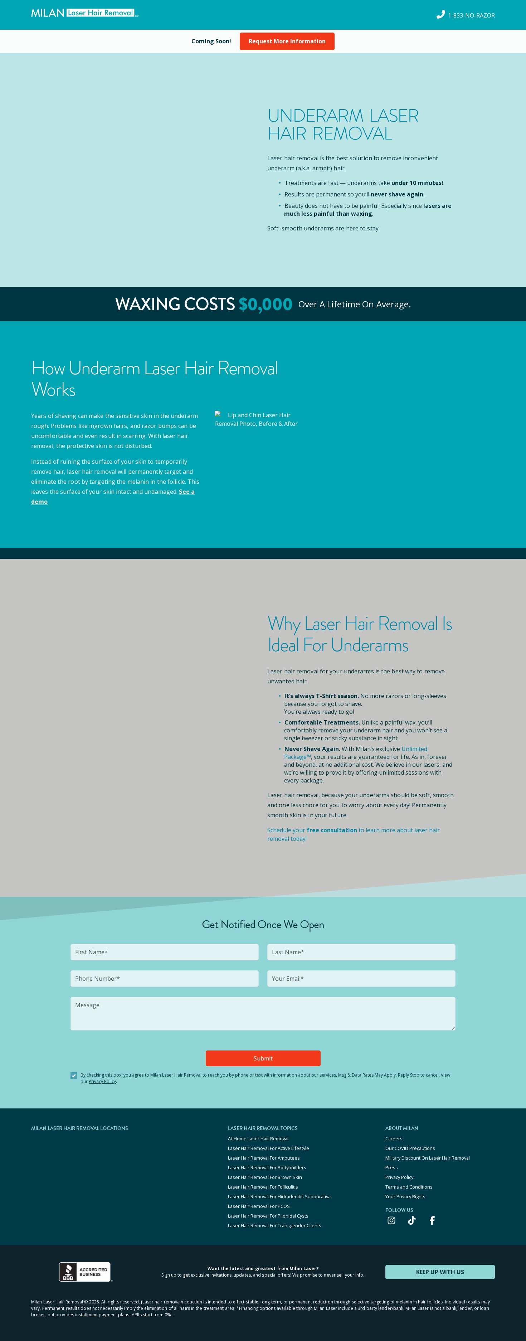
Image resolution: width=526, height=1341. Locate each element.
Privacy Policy (102, 1081)
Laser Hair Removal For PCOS (259, 1206)
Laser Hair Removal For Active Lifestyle (268, 1148)
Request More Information (287, 41)
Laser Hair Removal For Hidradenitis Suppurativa (279, 1196)
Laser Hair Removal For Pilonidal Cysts (268, 1216)
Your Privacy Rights (405, 1196)
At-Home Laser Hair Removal (258, 1138)
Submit (263, 1058)
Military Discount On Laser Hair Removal (427, 1158)
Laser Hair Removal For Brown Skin (265, 1177)
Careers (394, 1138)
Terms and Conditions (409, 1187)
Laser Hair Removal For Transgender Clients (274, 1225)
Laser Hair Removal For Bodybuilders (267, 1167)
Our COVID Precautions (410, 1148)
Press (391, 1167)
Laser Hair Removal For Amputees (264, 1158)
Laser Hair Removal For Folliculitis (263, 1187)
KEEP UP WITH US (440, 1272)
